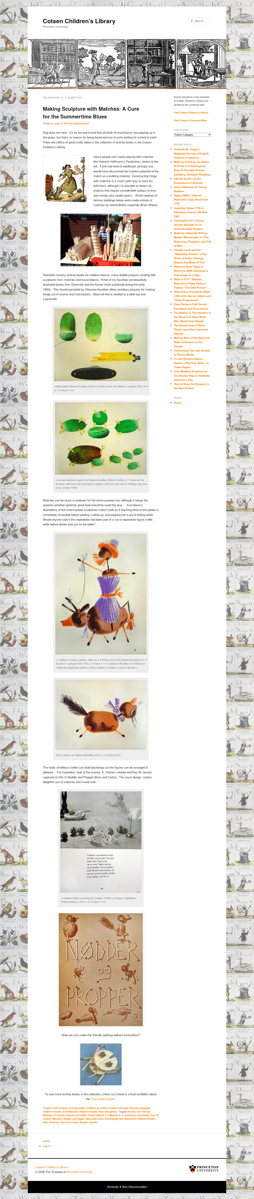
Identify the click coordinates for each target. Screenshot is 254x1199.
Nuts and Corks (95, 1118)
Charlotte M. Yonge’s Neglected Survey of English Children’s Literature (191, 153)
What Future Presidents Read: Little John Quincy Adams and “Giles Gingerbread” (192, 296)
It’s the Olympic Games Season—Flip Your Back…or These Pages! (191, 363)
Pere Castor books (103, 1099)
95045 (102, 901)
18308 (70, 390)
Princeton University (204, 1169)
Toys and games (107, 1111)
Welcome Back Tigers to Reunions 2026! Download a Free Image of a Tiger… (191, 271)
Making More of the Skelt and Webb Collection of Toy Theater (192, 342)
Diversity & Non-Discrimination (127, 1187)
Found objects (96, 1115)
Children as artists (97, 1108)
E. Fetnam (59, 1115)
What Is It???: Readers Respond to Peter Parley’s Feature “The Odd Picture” (190, 283)
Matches (57, 1118)
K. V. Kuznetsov (128, 1115)
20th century (61, 1108)
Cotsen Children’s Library (79, 20)
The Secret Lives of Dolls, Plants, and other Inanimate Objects (191, 329)
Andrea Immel (81, 123)
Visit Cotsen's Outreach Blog (190, 120)
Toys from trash (69, 1122)
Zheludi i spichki (88, 1122)
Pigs (45, 1122)
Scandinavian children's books (80, 1111)
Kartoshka (144, 1115)
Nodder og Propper (74, 1118)
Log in (47, 1146)
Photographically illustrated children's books (130, 1118)
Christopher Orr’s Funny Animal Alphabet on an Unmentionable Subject (189, 225)
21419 (104, 663)
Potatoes (54, 1122)
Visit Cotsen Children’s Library (191, 112)
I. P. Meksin (111, 1115)
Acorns (131, 1111)
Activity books (77, 1108)
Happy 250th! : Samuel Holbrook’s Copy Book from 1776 (191, 199)
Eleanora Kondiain (76, 1115)
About (177, 402)
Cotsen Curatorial (119, 1108)
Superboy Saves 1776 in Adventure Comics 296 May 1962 (190, 212)
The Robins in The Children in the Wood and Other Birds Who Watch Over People (192, 317)
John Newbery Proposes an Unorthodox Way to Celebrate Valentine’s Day (192, 375)
